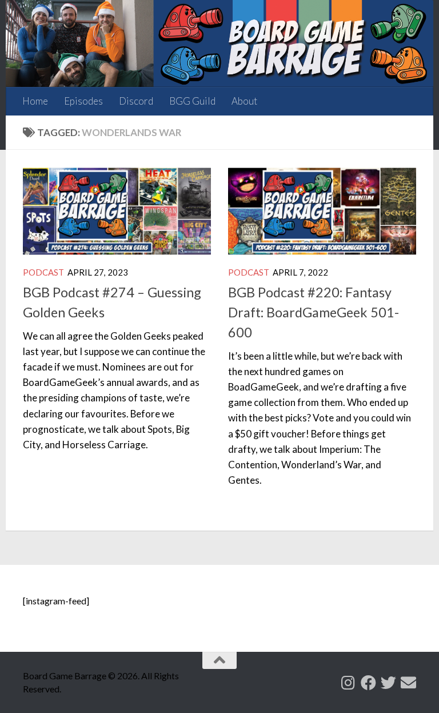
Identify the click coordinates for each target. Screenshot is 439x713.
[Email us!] (408, 682)
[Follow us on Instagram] (348, 682)
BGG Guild (192, 101)
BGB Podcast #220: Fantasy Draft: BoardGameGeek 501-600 (313, 312)
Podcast (43, 272)
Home (35, 101)
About (244, 101)
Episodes (83, 101)
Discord (136, 101)
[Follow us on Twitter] (388, 682)
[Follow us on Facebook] (368, 682)
